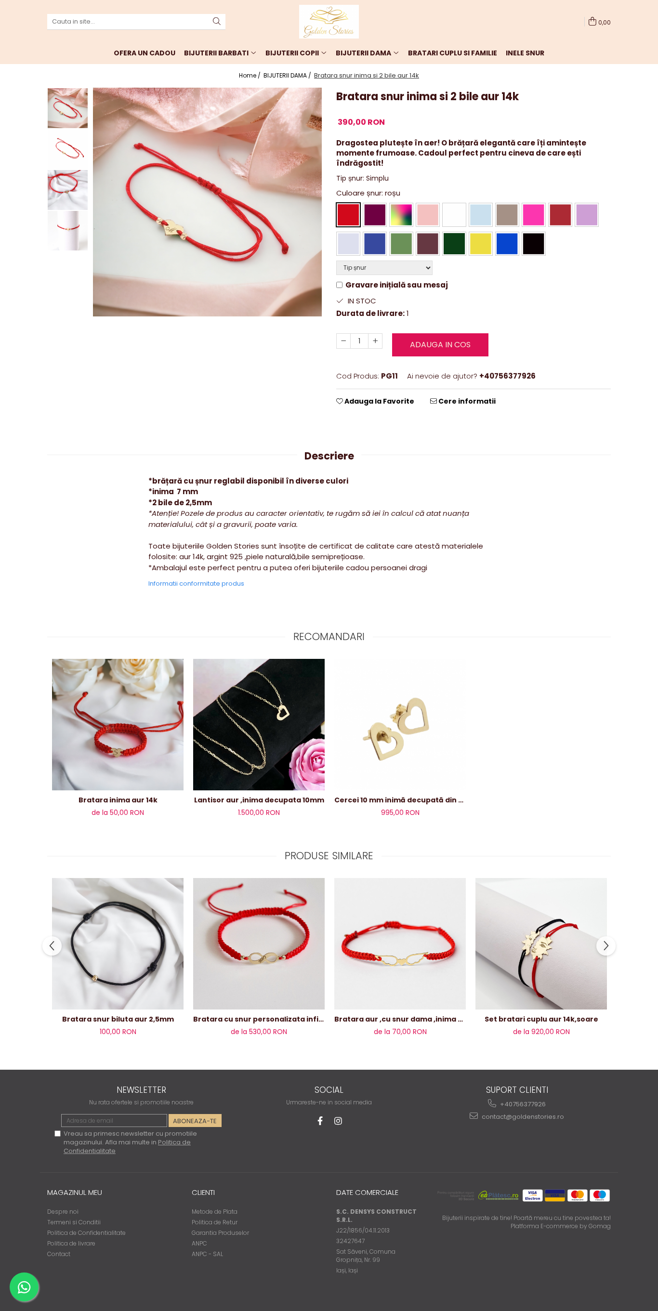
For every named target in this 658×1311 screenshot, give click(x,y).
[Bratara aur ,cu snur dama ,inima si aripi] (400, 944)
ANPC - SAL (207, 1254)
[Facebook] (320, 1121)
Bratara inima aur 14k (118, 800)
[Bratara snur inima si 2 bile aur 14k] (207, 202)
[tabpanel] (207, 202)
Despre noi (63, 1211)
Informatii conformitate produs (196, 583)
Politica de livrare (71, 1243)
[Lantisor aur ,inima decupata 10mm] (259, 724)
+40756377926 (522, 1104)
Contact (58, 1254)
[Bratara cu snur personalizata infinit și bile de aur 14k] (259, 944)
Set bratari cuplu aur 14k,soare (541, 1019)
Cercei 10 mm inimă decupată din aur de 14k (400, 800)
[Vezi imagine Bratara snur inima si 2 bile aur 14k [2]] (68, 190)
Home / (250, 75)
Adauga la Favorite (378, 401)
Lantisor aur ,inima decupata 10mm (259, 800)
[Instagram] (338, 1121)
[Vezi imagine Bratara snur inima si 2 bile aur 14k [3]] (68, 231)
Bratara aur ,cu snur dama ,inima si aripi (400, 1019)
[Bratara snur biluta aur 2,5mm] (118, 943)
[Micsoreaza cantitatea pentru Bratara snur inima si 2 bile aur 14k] (343, 341)
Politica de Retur (214, 1222)
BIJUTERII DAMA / (288, 75)
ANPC (199, 1243)
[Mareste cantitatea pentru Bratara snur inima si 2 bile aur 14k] (375, 341)
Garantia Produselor (220, 1233)
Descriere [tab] (329, 456)
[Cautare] (216, 22)
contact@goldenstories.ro (522, 1116)
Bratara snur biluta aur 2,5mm (118, 1019)
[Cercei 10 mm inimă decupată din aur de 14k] (400, 724)
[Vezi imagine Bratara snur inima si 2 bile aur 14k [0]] (68, 108)
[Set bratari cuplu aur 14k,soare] (541, 943)
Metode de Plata (214, 1211)
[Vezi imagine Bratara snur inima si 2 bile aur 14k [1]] (68, 149)
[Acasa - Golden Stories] (329, 22)
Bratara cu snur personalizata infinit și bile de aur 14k (259, 1019)
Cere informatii (466, 401)
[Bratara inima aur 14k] (118, 724)
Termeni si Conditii (74, 1222)
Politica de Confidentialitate (86, 1233)
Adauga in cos (440, 344)
